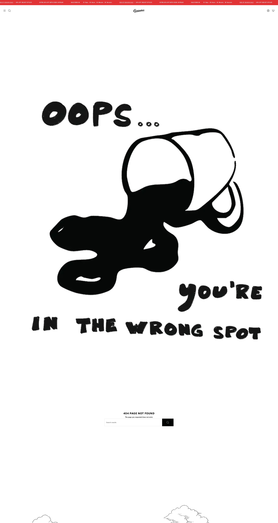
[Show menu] (4, 10)
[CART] (273, 10)
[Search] (168, 422)
